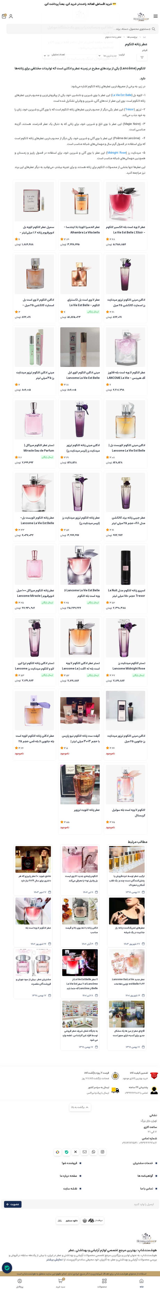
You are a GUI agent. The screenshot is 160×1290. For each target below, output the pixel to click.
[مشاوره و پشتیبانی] (7, 1267)
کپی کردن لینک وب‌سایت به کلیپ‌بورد (80, 58)
